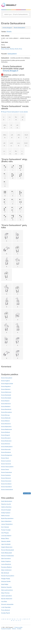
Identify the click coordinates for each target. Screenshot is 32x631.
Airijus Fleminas (5, 593)
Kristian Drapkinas (6, 561)
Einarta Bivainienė (6, 423)
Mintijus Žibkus (5, 538)
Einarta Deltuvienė (6, 478)
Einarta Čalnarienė (6, 464)
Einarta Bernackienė (6, 412)
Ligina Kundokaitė (6, 544)
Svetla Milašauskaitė (6, 553)
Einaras (7, 49)
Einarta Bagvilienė (6, 386)
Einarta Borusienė (6, 438)
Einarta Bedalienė (5, 406)
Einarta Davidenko (6, 475)
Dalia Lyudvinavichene (7, 590)
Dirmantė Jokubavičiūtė (7, 604)
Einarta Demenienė (6, 481)
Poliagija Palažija (5, 578)
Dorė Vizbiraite (5, 527)
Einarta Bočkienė (5, 432)
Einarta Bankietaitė (6, 395)
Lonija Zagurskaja (6, 607)
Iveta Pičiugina (5, 533)
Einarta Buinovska (6, 449)
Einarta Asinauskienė (6, 378)
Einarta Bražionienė (6, 441)
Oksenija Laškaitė (5, 541)
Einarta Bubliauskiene (6, 446)
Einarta (9, 31)
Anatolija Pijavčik (5, 613)
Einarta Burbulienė (6, 452)
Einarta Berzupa (5, 415)
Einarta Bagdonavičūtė (7, 383)
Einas (20, 49)
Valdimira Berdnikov (6, 507)
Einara (3, 49)
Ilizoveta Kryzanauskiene (7, 576)
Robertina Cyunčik (6, 504)
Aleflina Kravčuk (5, 515)
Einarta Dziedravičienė (7, 489)
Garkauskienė (12, 54)
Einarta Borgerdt (5, 435)
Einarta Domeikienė (6, 484)
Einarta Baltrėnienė (6, 392)
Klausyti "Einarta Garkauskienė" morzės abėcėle (15, 112)
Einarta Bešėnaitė (5, 418)
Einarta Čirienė (5, 469)
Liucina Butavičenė (6, 564)
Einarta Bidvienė (5, 421)
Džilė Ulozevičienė (6, 558)
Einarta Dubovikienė (6, 486)
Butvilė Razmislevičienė (7, 518)
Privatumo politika (18, 627)
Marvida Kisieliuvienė (6, 598)
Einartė (16, 49)
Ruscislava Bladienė (6, 567)
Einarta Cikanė (5, 458)
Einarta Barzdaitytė (6, 398)
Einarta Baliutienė (5, 389)
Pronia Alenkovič (5, 610)
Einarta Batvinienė (6, 403)
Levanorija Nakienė (6, 535)
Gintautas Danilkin (6, 581)
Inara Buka (4, 601)
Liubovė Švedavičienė (7, 524)
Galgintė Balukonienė (6, 547)
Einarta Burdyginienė (6, 455)
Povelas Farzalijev (6, 530)
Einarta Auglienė (5, 380)
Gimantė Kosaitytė (6, 510)
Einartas (12, 49)
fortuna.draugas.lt (10, 70)
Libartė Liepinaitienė (6, 596)
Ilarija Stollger (4, 584)
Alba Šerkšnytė (5, 573)
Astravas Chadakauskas (7, 555)
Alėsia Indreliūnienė (6, 570)
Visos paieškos (27, 493)
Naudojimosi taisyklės (6, 628)
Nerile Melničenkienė (6, 501)
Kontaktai (19, 628)
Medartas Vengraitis (6, 587)
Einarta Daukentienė (6, 472)
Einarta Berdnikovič (6, 409)
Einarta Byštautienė (6, 426)
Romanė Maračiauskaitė (7, 550)
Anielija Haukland (5, 512)
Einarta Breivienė (5, 444)
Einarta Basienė (5, 401)
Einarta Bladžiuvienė (6, 429)
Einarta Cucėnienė (6, 461)
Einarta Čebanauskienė (7, 466)
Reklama (14, 628)
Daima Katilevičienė (6, 521)
